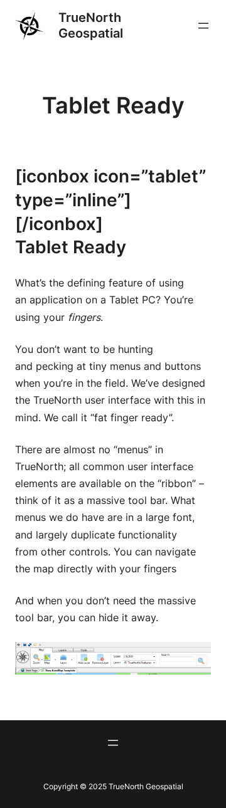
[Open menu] (203, 25)
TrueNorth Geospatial (90, 25)
